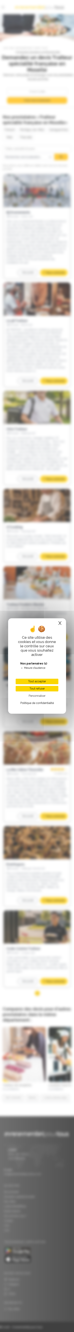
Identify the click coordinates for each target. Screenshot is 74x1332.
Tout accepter (37, 681)
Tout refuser (37, 688)
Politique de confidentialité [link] (37, 703)
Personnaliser (37, 695)
